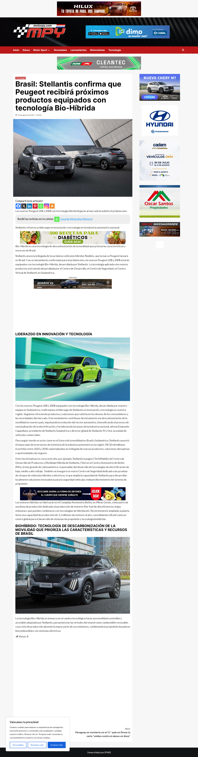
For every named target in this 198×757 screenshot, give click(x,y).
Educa (26, 50)
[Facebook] (18, 206)
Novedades (60, 50)
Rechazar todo (37, 745)
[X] (23, 206)
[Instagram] (46, 206)
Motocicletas (97, 50)
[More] (52, 206)
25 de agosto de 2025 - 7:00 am (30, 115)
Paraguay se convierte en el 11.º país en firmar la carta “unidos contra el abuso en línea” (102, 732)
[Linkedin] (29, 206)
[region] (38, 734)
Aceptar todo (57, 745)
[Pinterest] (35, 206)
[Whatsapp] (40, 206)
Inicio (16, 50)
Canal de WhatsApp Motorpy (76, 218)
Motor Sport (40, 50)
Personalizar (18, 745)
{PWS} (108, 752)
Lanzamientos (79, 50)
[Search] (183, 50)
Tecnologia (114, 50)
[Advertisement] (72, 309)
